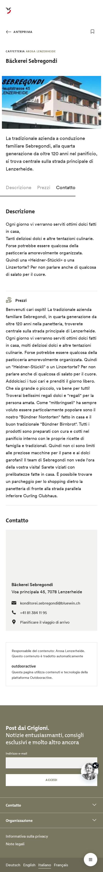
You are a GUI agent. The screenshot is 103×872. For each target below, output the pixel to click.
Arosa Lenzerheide (70, 651)
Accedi (51, 780)
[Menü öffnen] (90, 859)
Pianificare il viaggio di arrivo (44, 622)
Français (61, 864)
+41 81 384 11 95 (33, 612)
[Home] (8, 13)
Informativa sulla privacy (27, 836)
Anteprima (22, 32)
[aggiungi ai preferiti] (92, 31)
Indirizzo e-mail (16, 753)
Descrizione (18, 187)
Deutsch (13, 864)
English (29, 864)
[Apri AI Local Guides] (89, 771)
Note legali (15, 843)
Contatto (65, 187)
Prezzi (43, 187)
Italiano (44, 864)
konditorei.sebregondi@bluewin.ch (50, 603)
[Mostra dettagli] (95, 765)
